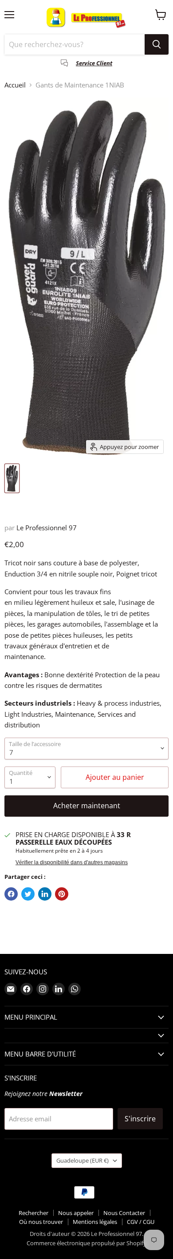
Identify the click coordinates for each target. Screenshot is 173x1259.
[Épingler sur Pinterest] (61, 894)
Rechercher (33, 1213)
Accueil (15, 85)
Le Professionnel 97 (46, 527)
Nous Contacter (124, 1213)
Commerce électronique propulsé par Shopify (86, 1243)
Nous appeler (76, 1213)
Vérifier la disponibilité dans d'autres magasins (72, 862)
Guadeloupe (82, 1160)
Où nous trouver (41, 1222)
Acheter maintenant (86, 805)
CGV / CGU (140, 1222)
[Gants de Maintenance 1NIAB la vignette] (12, 478)
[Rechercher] (157, 44)
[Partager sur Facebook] (11, 894)
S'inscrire (140, 1119)
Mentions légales (95, 1222)
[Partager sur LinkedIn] (44, 894)
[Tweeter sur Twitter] (28, 894)
